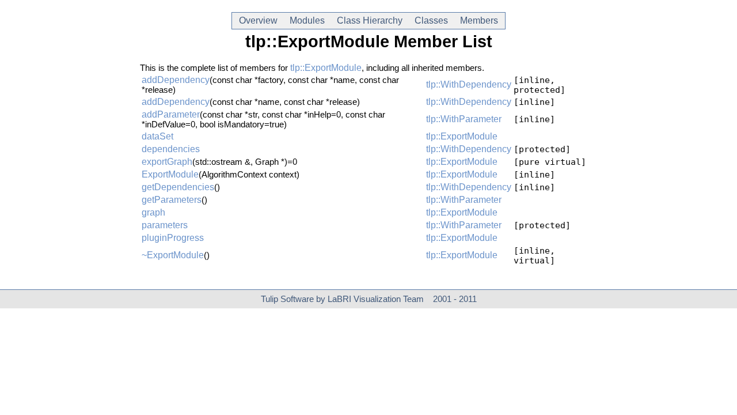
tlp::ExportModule (326, 68)
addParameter (171, 114)
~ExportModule (173, 255)
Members (479, 20)
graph (153, 212)
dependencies (171, 149)
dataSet (157, 136)
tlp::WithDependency (468, 84)
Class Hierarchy (369, 20)
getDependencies (178, 187)
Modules (307, 20)
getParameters (172, 200)
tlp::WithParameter (464, 119)
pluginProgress (173, 238)
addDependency (176, 80)
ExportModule (170, 174)
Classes (431, 20)
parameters (165, 225)
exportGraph (167, 162)
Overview (258, 20)
